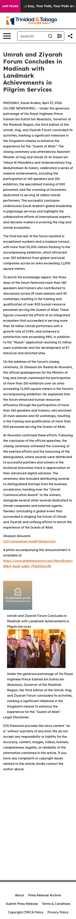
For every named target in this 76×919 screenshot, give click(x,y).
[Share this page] (70, 36)
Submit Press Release (22, 904)
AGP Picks (10, 6)
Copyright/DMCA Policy (25, 912)
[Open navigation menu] (7, 36)
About (19, 895)
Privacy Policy (57, 912)
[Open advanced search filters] (59, 36)
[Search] (50, 36)
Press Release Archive (44, 895)
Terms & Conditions (56, 904)
